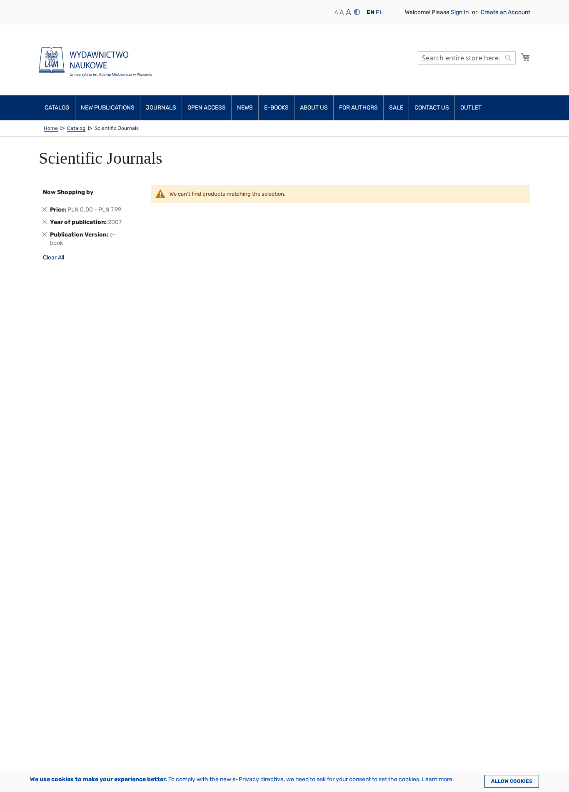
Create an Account (505, 12)
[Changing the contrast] (357, 12)
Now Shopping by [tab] (68, 192)
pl (379, 12)
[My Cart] (525, 57)
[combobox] (467, 58)
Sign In (460, 12)
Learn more (437, 779)
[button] (370, 12)
